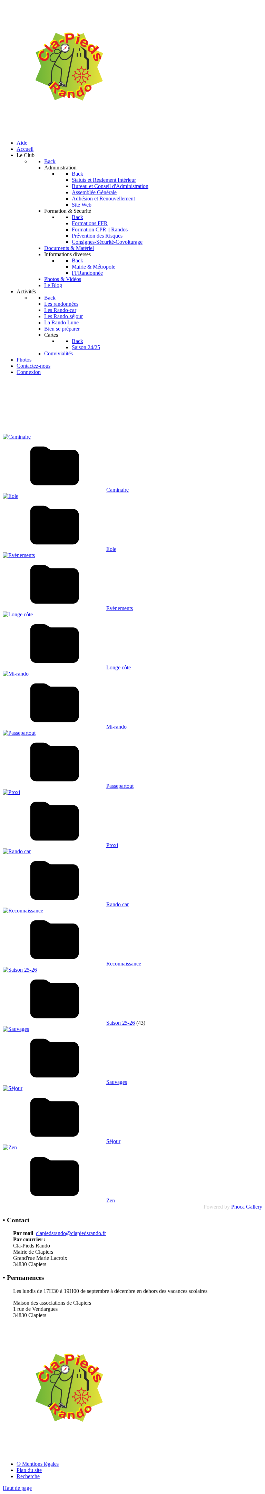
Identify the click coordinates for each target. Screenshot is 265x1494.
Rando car (117, 904)
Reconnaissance (123, 964)
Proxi (112, 845)
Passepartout (120, 786)
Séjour (113, 1141)
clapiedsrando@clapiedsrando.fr (71, 1233)
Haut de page (17, 1488)
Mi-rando (116, 727)
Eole (111, 549)
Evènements (119, 608)
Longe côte (118, 667)
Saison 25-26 (120, 1023)
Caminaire (117, 490)
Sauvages (116, 1082)
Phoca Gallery (246, 1207)
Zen (110, 1200)
